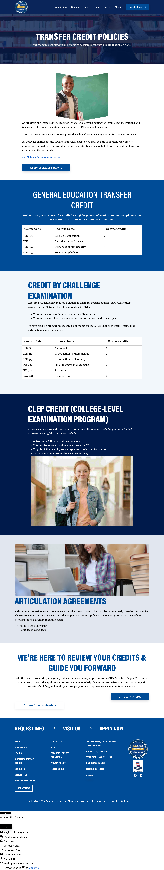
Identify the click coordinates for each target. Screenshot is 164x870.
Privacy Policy (58, 763)
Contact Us (56, 741)
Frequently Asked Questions (60, 755)
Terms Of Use (57, 768)
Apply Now (111, 728)
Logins (18, 753)
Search (89, 776)
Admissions (21, 747)
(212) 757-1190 (100, 751)
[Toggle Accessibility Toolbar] (5, 813)
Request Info (29, 728)
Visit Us (71, 728)
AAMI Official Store (25, 781)
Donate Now (23, 789)
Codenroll (34, 868)
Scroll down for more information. (42, 157)
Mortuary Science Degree (24, 761)
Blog (53, 747)
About (18, 741)
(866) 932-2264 (105, 757)
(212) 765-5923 (98, 763)
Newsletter (21, 774)
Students (20, 768)
